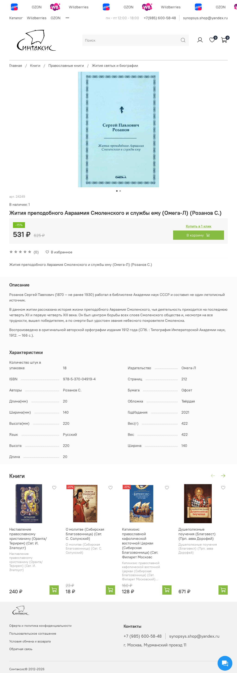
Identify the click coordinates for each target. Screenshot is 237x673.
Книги (35, 65)
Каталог (16, 17)
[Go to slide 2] (120, 191)
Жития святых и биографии (115, 65)
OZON (55, 17)
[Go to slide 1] (117, 191)
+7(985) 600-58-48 (160, 17)
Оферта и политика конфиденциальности (40, 626)
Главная (15, 65)
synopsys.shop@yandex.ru (205, 17)
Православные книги (66, 65)
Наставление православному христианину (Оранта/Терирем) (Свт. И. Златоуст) (28, 538)
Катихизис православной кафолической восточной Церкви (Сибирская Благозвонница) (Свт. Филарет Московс (140, 543)
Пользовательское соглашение (32, 633)
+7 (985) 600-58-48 (143, 636)
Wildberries (37, 17)
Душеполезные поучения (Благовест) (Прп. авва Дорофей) (196, 534)
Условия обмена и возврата (30, 641)
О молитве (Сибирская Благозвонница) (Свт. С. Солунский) (85, 534)
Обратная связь (20, 649)
